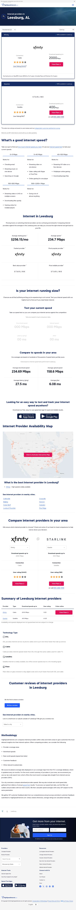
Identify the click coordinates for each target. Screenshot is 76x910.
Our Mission (42, 877)
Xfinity (8, 487)
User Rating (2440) (19, 66)
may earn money (7, 1)
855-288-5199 (58, 117)
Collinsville (6, 499)
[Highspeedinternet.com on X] (43, 886)
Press (40, 883)
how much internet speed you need (30, 147)
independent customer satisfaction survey (47, 128)
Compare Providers (6, 851)
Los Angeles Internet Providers (46, 851)
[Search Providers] (19, 859)
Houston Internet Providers (45, 857)
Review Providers (5, 854)
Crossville (42, 499)
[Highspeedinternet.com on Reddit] (50, 886)
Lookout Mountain (9, 508)
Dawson (42, 502)
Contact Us (42, 880)
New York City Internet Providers (47, 861)
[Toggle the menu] (73, 5)
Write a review (12, 705)
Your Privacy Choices (68, 901)
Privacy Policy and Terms (54, 901)
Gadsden (42, 505)
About (40, 873)
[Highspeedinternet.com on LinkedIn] (53, 886)
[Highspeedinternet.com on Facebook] (40, 886)
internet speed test (56, 147)
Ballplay (5, 502)
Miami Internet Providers (45, 864)
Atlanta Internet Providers (45, 867)
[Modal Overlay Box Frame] (38, 830)
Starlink (5, 618)
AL (7, 811)
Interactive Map (38, 455)
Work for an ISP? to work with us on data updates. (19, 133)
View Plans (54, 64)
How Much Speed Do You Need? (9, 877)
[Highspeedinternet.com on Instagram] (47, 886)
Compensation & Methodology (39, 901)
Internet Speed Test (6, 873)
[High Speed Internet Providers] (9, 5)
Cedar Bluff (7, 505)
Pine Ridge (42, 508)
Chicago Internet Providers (45, 854)
